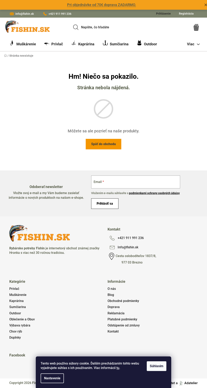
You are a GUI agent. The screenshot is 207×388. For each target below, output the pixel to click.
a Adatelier (187, 383)
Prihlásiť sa (105, 203)
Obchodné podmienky (123, 301)
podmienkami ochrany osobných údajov (154, 193)
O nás (112, 289)
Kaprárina (16, 301)
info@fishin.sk (24, 13)
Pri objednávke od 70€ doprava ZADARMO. (101, 5)
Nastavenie (52, 378)
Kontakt (113, 331)
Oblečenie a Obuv (22, 319)
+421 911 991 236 (60, 13)
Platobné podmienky (122, 319)
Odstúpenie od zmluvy (124, 325)
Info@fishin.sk (128, 247)
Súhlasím (156, 366)
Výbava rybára (19, 325)
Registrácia (186, 13)
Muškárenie (17, 295)
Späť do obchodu (103, 144)
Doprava (114, 307)
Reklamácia (116, 313)
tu (117, 368)
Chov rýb (15, 331)
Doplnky (15, 337)
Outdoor (15, 313)
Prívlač (14, 289)
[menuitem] (22, 44)
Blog (111, 295)
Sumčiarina (17, 307)
